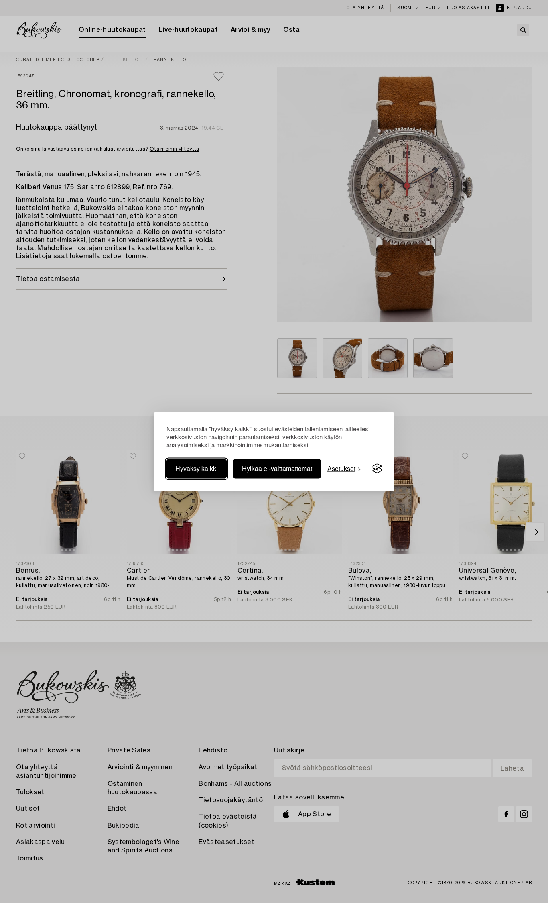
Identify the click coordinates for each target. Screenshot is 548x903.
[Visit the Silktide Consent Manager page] (377, 468)
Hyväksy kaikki (196, 468)
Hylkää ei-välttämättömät (277, 468)
